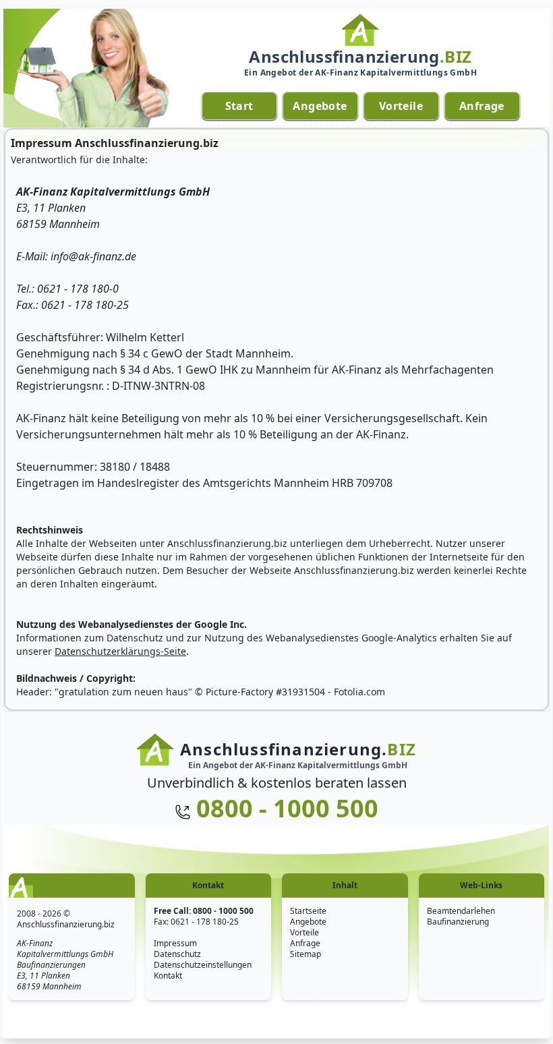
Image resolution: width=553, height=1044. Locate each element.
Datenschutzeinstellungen (203, 964)
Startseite (308, 911)
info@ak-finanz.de (93, 256)
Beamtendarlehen (461, 911)
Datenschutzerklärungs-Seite (120, 651)
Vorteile (304, 932)
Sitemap (305, 954)
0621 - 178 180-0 (78, 288)
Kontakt (168, 975)
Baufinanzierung (458, 921)
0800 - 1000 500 (287, 808)
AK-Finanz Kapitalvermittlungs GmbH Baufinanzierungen (65, 953)
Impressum (175, 943)
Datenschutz (177, 954)
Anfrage (305, 943)
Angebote (308, 921)
